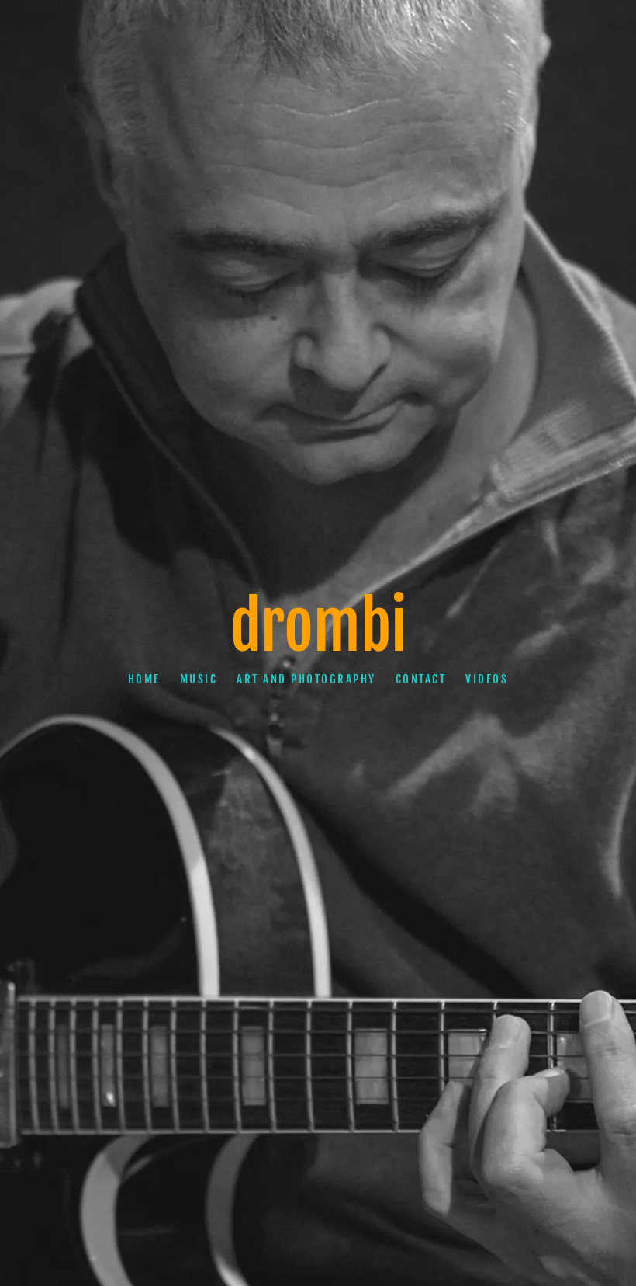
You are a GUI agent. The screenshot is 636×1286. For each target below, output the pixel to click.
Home (144, 678)
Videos (486, 678)
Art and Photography (306, 678)
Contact (421, 678)
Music (199, 678)
